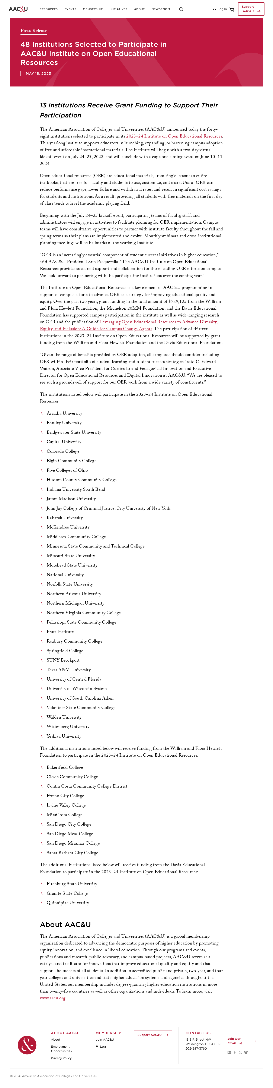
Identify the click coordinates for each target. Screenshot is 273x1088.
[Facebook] (234, 1052)
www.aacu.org (52, 998)
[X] (240, 1052)
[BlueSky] (245, 1052)
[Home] (27, 1045)
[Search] (181, 10)
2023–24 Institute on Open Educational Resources (174, 137)
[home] (18, 9)
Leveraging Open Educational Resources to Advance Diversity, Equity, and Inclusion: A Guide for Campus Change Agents (129, 326)
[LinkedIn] (229, 1052)
